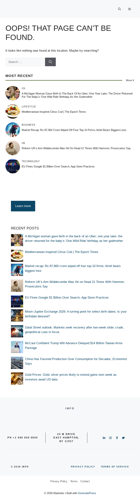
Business (28, 125)
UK (23, 143)
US (23, 88)
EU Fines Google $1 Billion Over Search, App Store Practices (58, 166)
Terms (74, 481)
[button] (119, 9)
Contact (85, 481)
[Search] (50, 62)
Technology (31, 161)
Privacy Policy (58, 481)
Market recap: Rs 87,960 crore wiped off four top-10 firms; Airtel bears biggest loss (74, 129)
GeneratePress (87, 493)
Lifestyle (29, 106)
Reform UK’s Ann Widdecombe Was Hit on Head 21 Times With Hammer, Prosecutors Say (76, 148)
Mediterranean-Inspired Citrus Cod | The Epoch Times (54, 111)
